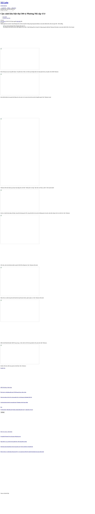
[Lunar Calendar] (11, 8)
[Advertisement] (39, 38)
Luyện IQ (4, 8)
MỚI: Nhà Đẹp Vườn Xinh (6, 387)
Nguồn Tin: (3, 368)
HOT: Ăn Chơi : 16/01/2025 (6, 431)
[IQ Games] (1, 8)
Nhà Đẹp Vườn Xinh (6, 18)
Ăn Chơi (5, 16)
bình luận (19, 21)
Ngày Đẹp (14, 8)
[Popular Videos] (6, 8)
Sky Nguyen (3, 21)
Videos (8, 8)
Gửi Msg (2, 412)
